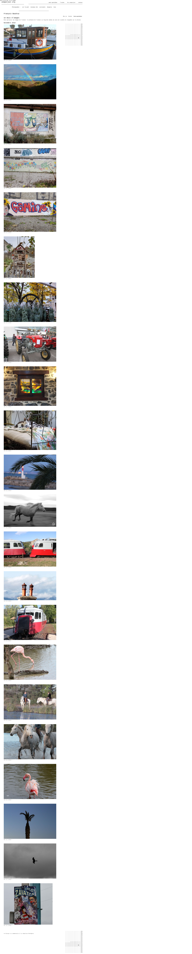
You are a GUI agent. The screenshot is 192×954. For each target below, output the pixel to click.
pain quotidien (53, 2)
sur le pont (25, 7)
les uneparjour (71, 2)
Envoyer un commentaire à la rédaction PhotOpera (20, 933)
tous (54, 7)
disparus (49, 7)
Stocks (70, 16)
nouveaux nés (34, 7)
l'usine (62, 2)
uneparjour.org (8, 2)
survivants (42, 7)
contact (80, 2)
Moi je (65, 16)
